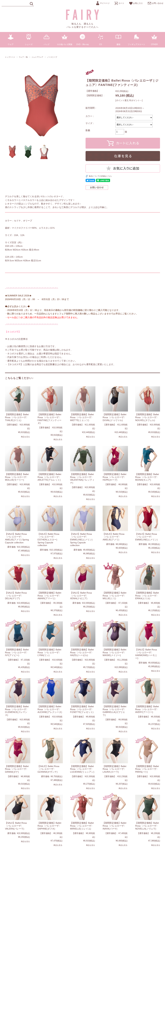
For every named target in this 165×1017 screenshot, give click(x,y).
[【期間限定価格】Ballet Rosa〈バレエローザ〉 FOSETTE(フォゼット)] (82, 691)
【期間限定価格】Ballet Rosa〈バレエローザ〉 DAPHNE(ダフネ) (49, 826)
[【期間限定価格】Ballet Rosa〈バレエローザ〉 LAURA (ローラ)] (115, 750)
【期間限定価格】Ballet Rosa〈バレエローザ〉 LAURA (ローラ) (114, 769)
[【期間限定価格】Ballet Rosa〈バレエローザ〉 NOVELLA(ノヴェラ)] (147, 807)
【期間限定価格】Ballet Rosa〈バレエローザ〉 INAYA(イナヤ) (114, 826)
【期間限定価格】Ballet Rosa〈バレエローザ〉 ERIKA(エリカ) (147, 595)
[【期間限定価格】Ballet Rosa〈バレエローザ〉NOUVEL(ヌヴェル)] (147, 399)
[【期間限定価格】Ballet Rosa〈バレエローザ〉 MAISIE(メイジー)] (115, 634)
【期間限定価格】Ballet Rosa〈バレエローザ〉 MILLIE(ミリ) (114, 595)
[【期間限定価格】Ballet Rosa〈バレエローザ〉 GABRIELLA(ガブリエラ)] (115, 691)
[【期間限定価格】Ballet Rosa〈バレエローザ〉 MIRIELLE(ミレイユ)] (82, 807)
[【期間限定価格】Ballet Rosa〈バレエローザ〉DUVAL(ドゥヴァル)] (115, 399)
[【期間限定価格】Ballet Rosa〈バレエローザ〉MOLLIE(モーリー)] (17, 458)
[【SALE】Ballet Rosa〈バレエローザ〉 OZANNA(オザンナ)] (50, 750)
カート (121, 3)
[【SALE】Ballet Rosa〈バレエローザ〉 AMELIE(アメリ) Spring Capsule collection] (17, 518)
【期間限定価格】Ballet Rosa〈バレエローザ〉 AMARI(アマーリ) (49, 595)
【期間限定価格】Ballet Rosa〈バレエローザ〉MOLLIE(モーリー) (17, 477)
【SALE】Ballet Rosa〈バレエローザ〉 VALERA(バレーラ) (16, 826)
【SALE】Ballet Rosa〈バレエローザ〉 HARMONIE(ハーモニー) (146, 653)
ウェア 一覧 (23, 57)
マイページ (105, 3)
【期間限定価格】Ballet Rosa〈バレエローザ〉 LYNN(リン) (49, 652)
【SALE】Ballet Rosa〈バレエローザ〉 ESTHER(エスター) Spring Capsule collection (48, 540)
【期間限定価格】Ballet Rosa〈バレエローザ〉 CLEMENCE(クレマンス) (17, 710)
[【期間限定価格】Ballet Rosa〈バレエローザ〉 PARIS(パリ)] (147, 750)
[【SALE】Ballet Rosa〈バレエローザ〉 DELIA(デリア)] (17, 577)
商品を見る (25, 437)
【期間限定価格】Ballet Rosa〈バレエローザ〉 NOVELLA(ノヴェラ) (147, 826)
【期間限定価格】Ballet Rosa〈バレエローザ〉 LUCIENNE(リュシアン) (82, 769)
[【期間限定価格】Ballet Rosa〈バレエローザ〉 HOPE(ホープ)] (115, 458)
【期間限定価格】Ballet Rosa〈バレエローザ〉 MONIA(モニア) (147, 477)
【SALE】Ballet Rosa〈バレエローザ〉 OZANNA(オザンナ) (48, 769)
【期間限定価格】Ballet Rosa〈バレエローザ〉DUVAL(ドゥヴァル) (114, 417)
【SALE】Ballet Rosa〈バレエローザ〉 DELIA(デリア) (16, 595)
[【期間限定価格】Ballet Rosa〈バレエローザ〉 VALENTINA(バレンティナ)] (82, 458)
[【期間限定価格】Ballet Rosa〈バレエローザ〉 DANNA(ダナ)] (17, 750)
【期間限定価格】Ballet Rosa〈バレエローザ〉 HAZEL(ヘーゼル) (82, 652)
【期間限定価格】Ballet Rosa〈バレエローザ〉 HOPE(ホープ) (114, 477)
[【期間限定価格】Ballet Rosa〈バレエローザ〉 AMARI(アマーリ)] (50, 577)
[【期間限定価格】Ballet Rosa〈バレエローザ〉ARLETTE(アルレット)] (50, 458)
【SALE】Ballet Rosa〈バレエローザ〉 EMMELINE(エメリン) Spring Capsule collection (81, 540)
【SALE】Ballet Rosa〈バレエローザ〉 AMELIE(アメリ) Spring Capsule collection (17, 538)
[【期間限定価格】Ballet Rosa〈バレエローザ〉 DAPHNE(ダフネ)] (50, 807)
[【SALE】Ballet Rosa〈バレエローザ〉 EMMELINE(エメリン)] (147, 518)
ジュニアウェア (37, 57)
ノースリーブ (52, 57)
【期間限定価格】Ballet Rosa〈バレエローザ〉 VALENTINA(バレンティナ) (82, 478)
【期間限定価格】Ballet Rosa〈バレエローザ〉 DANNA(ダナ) (17, 769)
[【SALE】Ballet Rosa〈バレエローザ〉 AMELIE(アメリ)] (115, 518)
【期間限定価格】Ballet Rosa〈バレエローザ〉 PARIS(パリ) (147, 769)
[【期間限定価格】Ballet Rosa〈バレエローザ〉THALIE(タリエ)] (17, 399)
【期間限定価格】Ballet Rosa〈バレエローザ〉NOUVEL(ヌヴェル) (147, 417)
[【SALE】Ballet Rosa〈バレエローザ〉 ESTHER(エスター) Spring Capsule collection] (50, 518)
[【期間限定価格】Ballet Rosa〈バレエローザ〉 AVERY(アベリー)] (147, 691)
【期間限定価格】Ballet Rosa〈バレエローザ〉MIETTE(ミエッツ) (82, 417)
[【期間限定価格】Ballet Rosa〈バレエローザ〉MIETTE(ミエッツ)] (82, 399)
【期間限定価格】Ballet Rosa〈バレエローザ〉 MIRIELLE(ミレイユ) (82, 826)
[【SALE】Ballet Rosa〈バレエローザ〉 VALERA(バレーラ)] (17, 807)
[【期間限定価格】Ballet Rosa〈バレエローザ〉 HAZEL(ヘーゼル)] (82, 634)
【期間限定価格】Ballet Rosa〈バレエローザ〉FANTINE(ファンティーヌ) (49, 418)
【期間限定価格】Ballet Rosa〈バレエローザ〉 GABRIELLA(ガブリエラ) (114, 710)
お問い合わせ (157, 3)
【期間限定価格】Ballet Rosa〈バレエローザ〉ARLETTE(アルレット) (49, 477)
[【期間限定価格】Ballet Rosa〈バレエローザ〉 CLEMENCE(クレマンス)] (17, 691)
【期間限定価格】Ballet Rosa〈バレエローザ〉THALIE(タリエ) (17, 417)
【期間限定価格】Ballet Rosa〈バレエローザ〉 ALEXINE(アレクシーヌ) (50, 709)
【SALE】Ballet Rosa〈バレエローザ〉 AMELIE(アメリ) (113, 537)
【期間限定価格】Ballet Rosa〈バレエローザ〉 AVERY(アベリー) (147, 709)
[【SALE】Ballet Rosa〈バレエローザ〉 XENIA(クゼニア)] (82, 577)
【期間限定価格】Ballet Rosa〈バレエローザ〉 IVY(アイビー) (17, 652)
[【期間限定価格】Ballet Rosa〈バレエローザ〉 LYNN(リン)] (50, 634)
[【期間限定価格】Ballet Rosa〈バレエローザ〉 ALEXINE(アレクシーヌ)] (50, 691)
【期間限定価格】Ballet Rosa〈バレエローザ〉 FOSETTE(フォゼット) (82, 709)
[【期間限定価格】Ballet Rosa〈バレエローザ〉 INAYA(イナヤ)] (115, 807)
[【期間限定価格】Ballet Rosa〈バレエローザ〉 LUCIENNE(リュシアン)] (82, 750)
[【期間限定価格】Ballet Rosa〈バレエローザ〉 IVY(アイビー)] (17, 634)
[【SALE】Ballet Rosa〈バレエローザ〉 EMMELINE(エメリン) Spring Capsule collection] (82, 518)
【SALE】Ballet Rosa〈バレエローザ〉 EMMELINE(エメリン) (146, 537)
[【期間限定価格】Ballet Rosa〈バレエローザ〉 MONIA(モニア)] (147, 458)
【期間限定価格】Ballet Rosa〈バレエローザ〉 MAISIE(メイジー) (114, 652)
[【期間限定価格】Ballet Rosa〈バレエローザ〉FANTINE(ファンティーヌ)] (50, 399)
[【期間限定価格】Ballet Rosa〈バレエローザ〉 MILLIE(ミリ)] (115, 577)
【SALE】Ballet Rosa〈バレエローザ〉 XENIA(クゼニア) (81, 595)
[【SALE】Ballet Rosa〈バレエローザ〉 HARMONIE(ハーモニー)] (147, 634)
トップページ (10, 57)
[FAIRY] (82, 19)
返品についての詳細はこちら (100, 176)
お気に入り (138, 3)
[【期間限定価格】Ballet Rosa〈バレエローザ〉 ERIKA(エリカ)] (147, 577)
